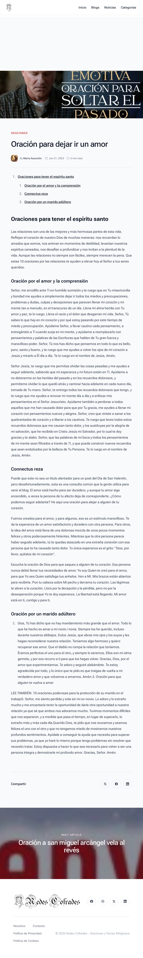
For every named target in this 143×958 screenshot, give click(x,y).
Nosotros (19, 926)
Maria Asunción (32, 158)
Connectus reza (36, 194)
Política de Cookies (26, 941)
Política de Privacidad (27, 933)
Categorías (128, 7)
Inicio (82, 7)
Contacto (39, 926)
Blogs (95, 7)
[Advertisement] (71, 43)
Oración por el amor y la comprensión (52, 185)
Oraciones (19, 133)
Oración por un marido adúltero (47, 202)
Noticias (110, 7)
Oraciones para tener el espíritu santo (46, 177)
